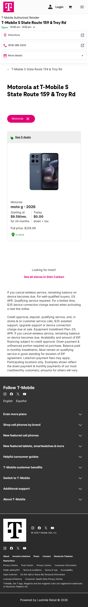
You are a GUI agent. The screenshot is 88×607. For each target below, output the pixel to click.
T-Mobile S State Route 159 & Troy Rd (36, 69)
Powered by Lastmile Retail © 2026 (44, 600)
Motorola (17, 118)
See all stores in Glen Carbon (44, 277)
